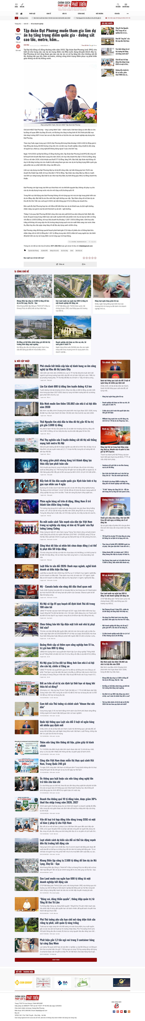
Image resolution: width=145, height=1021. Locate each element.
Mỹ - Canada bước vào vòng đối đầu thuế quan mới (66, 586)
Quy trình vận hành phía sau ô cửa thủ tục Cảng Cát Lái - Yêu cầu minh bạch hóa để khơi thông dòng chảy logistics (115, 474)
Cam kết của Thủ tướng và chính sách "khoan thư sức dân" (67, 705)
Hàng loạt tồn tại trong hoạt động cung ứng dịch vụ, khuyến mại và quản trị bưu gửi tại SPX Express (115, 449)
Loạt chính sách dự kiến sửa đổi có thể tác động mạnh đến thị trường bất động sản (68, 841)
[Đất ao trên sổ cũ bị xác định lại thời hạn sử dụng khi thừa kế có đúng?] (26, 688)
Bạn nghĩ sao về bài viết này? (34, 258)
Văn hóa (49, 515)
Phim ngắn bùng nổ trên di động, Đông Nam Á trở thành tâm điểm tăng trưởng (65, 502)
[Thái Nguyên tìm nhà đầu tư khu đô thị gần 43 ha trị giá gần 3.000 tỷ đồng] (26, 427)
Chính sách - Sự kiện (52, 539)
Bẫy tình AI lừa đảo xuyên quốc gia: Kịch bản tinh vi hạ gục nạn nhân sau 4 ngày (68, 482)
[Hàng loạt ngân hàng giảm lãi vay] (111, 286)
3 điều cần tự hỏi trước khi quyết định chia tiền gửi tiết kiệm (115, 412)
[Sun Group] (23, 982)
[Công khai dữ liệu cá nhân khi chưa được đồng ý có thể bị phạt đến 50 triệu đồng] (26, 551)
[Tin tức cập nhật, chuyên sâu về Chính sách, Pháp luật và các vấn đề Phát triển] (72, 5)
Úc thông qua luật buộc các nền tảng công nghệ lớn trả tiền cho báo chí (66, 780)
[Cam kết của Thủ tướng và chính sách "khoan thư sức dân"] (26, 709)
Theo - (82, 241)
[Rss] (129, 1011)
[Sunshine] (122, 982)
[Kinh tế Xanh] (82, 982)
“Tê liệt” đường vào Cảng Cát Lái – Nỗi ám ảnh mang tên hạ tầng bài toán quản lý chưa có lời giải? (116, 490)
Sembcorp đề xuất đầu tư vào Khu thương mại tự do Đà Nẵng (115, 466)
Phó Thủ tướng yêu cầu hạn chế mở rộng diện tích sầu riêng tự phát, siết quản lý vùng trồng (67, 921)
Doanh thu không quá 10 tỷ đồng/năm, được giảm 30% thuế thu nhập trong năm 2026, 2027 (68, 800)
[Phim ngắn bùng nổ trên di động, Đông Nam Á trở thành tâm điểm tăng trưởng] (26, 506)
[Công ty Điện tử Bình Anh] (63, 982)
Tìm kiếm (118, 7)
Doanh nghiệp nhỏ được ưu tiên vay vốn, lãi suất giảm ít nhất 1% (71, 343)
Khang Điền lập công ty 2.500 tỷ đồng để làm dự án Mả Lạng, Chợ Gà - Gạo (33, 302)
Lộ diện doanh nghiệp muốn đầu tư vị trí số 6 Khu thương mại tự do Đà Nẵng (116, 634)
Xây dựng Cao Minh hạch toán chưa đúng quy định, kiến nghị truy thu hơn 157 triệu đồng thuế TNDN (115, 618)
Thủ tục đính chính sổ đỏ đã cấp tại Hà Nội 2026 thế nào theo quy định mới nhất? (115, 703)
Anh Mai (26, 45)
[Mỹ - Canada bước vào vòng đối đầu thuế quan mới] (26, 592)
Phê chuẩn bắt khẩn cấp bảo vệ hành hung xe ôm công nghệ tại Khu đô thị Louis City (68, 367)
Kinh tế (18, 296)
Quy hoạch (49, 618)
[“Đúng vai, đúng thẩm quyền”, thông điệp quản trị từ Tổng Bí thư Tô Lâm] (26, 904)
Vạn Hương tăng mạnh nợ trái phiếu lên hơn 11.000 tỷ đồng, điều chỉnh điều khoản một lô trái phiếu (116, 561)
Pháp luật (49, 380)
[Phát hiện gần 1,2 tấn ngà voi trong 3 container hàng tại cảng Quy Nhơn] (26, 945)
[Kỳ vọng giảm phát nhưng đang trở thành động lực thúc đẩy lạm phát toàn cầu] (26, 465)
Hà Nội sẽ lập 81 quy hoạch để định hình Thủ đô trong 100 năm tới (67, 605)
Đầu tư (48, 397)
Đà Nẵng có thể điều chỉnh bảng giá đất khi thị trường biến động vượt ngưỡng (33, 343)
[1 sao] (84, 257)
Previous (16, 983)
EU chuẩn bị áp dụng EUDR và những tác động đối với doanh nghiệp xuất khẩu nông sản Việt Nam (115, 482)
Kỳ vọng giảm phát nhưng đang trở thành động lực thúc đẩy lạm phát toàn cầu (66, 461)
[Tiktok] (125, 1011)
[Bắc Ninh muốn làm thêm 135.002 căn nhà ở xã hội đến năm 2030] (26, 409)
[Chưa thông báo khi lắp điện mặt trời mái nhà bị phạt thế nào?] (26, 629)
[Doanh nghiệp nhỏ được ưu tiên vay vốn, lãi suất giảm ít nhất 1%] (72, 327)
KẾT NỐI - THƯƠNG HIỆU (24, 971)
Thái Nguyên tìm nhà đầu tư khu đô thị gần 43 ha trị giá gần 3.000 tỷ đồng (68, 18)
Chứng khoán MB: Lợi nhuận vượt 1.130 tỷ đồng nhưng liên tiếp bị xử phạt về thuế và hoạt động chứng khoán (115, 553)
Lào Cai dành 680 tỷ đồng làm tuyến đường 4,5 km (66, 386)
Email (16, 7)
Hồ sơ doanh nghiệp (54, 893)
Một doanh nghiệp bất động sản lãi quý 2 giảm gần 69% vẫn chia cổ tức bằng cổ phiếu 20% (115, 626)
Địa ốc (51, 872)
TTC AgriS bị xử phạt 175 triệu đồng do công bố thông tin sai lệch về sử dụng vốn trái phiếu (116, 537)
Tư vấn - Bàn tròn (51, 638)
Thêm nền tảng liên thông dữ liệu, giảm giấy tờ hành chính (67, 743)
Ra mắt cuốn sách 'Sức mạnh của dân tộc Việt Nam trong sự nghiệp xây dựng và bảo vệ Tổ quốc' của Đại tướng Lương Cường (67, 525)
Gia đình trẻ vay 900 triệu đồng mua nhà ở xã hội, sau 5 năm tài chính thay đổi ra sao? (116, 695)
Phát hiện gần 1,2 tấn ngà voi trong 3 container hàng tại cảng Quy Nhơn (67, 941)
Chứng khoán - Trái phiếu (113, 499)
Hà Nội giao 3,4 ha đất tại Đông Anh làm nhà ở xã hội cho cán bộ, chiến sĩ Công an (67, 664)
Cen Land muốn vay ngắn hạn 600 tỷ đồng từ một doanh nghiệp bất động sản (72, 302)
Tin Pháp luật (53, 954)
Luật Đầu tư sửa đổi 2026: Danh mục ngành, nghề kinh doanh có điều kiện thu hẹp (68, 567)
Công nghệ (49, 474)
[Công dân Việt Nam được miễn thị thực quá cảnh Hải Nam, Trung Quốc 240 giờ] (26, 766)
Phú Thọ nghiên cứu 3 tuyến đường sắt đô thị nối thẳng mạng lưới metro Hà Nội (68, 441)
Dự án (48, 656)
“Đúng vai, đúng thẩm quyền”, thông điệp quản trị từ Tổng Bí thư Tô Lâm (67, 900)
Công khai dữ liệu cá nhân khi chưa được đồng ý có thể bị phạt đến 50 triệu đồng (68, 547)
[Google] (118, 1011)
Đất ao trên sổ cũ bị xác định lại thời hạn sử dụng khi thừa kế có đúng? (67, 684)
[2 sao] (87, 257)
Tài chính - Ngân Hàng (112, 362)
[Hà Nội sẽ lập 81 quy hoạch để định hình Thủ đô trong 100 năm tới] (26, 609)
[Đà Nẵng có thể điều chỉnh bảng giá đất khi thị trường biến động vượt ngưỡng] (33, 327)
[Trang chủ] (21, 13)
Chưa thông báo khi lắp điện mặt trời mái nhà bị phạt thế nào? (67, 625)
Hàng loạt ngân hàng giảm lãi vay (107, 301)
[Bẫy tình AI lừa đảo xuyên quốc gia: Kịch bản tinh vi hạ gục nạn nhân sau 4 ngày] (26, 486)
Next (128, 983)
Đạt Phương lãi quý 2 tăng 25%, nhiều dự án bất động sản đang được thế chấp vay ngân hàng (115, 610)
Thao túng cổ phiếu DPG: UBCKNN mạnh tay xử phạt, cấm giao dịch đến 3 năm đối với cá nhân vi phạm (116, 545)
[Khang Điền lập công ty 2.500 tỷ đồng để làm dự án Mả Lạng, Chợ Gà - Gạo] (33, 286)
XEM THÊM (55, 960)
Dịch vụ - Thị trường (111, 428)
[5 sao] (95, 257)
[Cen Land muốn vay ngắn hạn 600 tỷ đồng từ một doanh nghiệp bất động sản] (72, 286)
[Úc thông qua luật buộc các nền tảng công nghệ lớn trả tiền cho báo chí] (26, 784)
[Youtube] (121, 1011)
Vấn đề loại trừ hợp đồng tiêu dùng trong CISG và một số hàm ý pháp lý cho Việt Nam (67, 821)
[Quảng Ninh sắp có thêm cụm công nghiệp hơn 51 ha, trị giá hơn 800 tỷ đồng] (26, 650)
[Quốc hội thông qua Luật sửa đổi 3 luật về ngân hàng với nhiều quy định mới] (26, 727)
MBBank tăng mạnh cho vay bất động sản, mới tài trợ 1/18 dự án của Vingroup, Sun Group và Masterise (115, 420)
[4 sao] (92, 257)
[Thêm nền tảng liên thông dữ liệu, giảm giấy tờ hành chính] (26, 747)
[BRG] (43, 982)
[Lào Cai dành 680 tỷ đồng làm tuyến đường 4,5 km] (26, 392)
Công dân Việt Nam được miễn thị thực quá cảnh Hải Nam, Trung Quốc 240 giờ (67, 762)
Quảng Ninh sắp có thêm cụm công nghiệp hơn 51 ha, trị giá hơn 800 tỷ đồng (67, 646)
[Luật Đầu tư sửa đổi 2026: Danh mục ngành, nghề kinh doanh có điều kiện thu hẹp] (26, 571)
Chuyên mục (125, 7)
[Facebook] (114, 1011)
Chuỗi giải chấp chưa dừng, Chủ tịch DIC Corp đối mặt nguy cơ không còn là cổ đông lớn (115, 520)
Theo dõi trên (85, 45)
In (84, 264)
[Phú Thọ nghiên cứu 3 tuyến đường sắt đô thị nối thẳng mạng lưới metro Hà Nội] (26, 445)
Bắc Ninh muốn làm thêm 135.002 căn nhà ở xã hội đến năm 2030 (24, 18)
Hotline (22, 7)
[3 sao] (89, 257)
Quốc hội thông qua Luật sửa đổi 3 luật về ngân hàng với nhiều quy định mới (67, 723)
